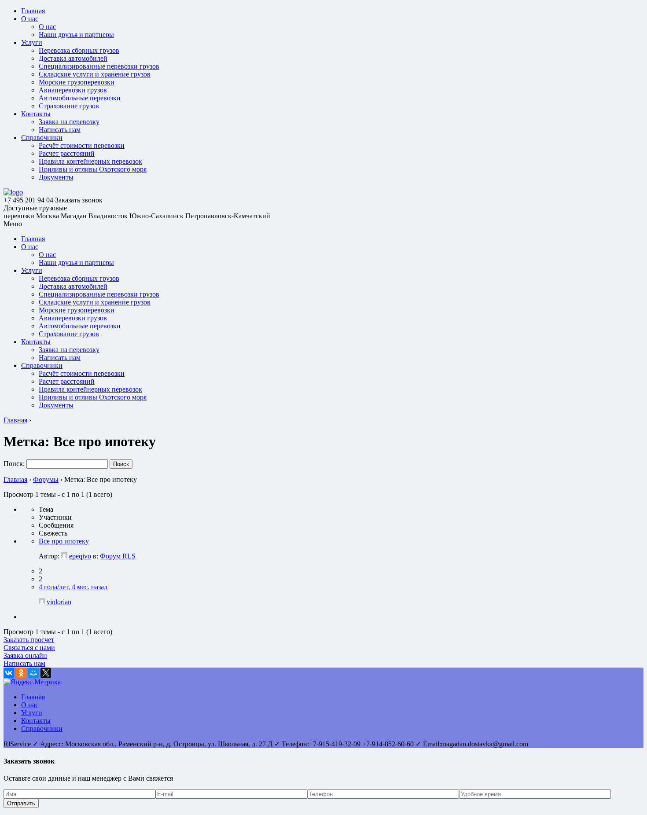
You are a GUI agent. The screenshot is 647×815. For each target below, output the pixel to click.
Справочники (41, 137)
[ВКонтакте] (9, 673)
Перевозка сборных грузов (79, 50)
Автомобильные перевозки (80, 98)
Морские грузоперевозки (76, 82)
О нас (29, 18)
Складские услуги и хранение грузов (95, 74)
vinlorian (59, 602)
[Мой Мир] (33, 673)
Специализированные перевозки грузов (99, 66)
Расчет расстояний (67, 153)
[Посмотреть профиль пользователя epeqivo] (64, 556)
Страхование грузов (69, 106)
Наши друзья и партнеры (76, 34)
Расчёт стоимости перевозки (82, 145)
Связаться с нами (29, 647)
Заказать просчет (29, 639)
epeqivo (80, 556)
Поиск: (14, 463)
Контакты (36, 113)
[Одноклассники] (21, 673)
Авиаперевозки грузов (73, 90)
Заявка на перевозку (69, 121)
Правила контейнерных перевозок (90, 161)
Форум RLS (118, 556)
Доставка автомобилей (73, 58)
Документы (56, 177)
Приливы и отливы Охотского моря (93, 169)
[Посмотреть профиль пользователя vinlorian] (42, 602)
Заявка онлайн (25, 655)
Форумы (46, 479)
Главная (33, 11)
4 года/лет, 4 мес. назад (73, 587)
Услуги (31, 42)
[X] (45, 673)
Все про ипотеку (64, 541)
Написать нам (60, 129)
